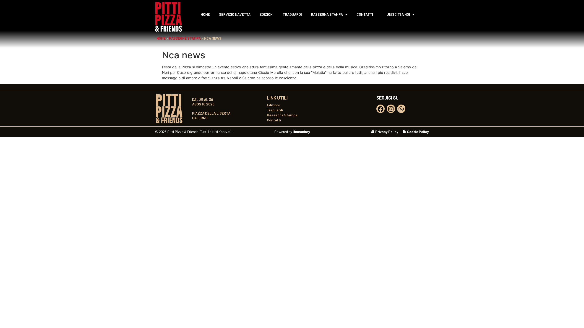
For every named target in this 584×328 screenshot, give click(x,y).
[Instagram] (391, 109)
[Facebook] (380, 109)
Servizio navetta (234, 14)
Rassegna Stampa (327, 14)
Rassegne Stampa (185, 38)
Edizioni (267, 14)
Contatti (365, 14)
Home (205, 14)
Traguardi (292, 14)
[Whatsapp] (401, 109)
